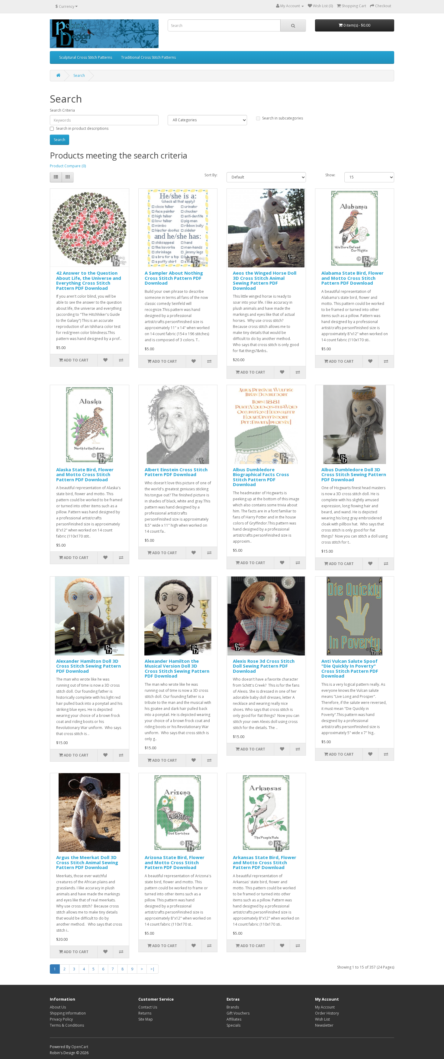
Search (79, 75)
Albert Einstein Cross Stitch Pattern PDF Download (176, 472)
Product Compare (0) (68, 165)
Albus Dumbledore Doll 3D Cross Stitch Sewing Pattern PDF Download (353, 474)
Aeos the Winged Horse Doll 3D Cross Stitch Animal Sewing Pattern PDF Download (264, 280)
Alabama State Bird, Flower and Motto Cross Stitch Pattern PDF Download (352, 278)
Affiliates (234, 1019)
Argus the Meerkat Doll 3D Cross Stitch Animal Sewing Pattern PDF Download (87, 862)
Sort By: (210, 175)
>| (152, 969)
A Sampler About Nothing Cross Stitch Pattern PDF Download (174, 278)
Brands (233, 1007)
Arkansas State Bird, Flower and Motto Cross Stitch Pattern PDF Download (264, 862)
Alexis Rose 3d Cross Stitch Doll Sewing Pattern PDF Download (263, 666)
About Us (58, 1007)
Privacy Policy (61, 1019)
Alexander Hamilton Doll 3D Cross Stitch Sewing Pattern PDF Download (88, 666)
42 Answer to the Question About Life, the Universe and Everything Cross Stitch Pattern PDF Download (88, 280)
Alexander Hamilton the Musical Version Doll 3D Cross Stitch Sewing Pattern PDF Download (177, 668)
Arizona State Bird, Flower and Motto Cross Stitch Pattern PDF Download (174, 862)
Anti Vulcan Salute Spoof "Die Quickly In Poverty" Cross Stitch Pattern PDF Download (349, 668)
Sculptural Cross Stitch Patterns (85, 57)
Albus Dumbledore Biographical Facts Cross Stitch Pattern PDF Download (261, 477)
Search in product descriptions (82, 128)
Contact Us (147, 1007)
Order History (327, 1013)
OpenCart (79, 1046)
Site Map (145, 1019)
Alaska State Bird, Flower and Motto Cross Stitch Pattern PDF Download (85, 474)
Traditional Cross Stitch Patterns (148, 57)
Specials (233, 1025)
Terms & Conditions (67, 1025)
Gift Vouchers (238, 1013)
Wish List (322, 1019)
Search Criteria (62, 110)
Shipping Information (68, 1013)
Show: (330, 175)
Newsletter (324, 1025)
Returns (144, 1013)
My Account (325, 1007)
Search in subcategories (282, 118)
